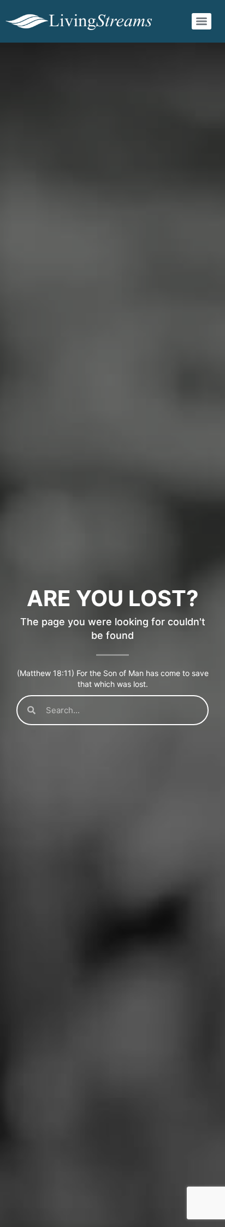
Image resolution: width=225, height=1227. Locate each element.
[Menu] (201, 21)
